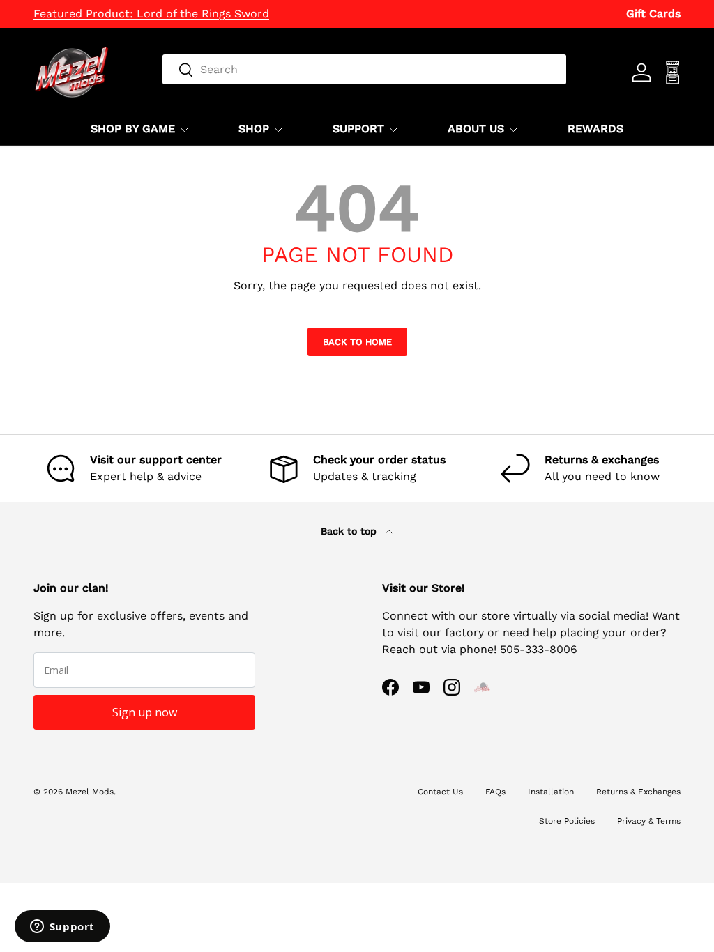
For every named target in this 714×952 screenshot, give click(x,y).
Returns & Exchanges (638, 792)
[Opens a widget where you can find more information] (62, 927)
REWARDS (595, 128)
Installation (551, 792)
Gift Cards (653, 13)
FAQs (495, 792)
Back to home (357, 342)
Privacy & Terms (649, 821)
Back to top (350, 531)
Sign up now (144, 712)
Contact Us (440, 792)
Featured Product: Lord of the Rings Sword (151, 13)
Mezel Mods (90, 792)
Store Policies (567, 821)
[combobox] (364, 69)
